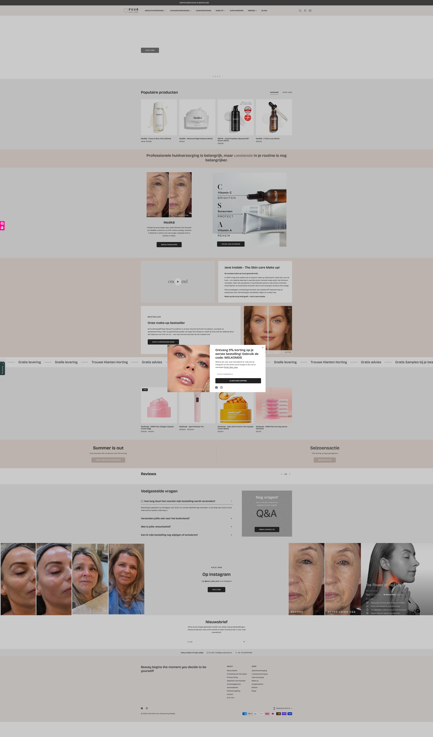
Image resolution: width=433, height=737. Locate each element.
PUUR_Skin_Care (231, 367)
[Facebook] (216, 387)
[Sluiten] (262, 347)
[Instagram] (221, 387)
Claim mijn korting (238, 381)
